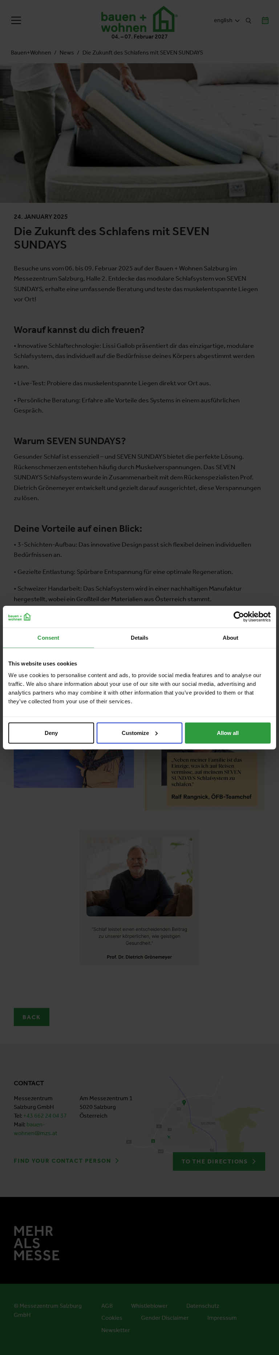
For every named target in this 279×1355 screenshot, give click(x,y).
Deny (51, 732)
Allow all (228, 732)
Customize (135, 732)
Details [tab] (140, 638)
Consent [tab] (48, 638)
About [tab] (231, 638)
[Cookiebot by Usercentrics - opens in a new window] (239, 616)
